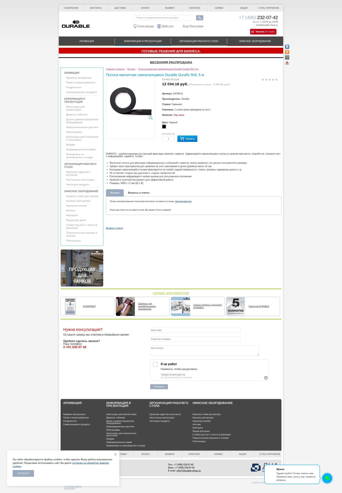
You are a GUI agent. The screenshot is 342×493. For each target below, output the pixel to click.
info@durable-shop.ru (267, 25)
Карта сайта (69, 488)
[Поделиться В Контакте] (287, 47)
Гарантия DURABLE (259, 306)
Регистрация (196, 26)
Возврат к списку (114, 228)
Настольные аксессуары (80, 179)
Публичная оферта (72, 486)
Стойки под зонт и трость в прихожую (212, 434)
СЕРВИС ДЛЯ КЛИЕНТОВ (171, 293)
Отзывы (115, 192)
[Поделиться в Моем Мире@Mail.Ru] (287, 57)
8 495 (74, 347)
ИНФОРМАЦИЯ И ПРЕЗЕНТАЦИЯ (143, 41)
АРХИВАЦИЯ (86, 41)
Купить (190, 138)
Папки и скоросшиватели (80, 82)
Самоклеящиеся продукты (81, 92)
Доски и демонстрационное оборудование (82, 121)
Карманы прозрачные (79, 77)
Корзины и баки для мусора (82, 196)
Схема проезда (146, 26)
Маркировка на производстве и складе (79, 156)
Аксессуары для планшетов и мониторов (121, 434)
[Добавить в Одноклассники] (287, 52)
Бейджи (70, 144)
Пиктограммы (74, 132)
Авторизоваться (183, 201)
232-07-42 (258, 17)
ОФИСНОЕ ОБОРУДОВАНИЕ (255, 41)
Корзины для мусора (78, 200)
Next (101, 268)
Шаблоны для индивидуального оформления (147, 306)
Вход (185, 26)
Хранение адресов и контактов (165, 414)
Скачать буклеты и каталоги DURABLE (207, 306)
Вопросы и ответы (139, 192)
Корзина (260, 31)
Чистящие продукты (77, 184)
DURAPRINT (89, 306)
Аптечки (70, 210)
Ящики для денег (76, 220)
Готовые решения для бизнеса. (171, 51)
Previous (63, 268)
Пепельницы (73, 240)
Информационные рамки (81, 149)
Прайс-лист (168, 26)
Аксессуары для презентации (75, 108)
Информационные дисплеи (82, 127)
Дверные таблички (76, 114)
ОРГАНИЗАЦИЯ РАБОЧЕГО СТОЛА (198, 41)
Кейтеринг (72, 215)
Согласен (23, 473)
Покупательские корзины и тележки (211, 438)
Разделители (73, 87)
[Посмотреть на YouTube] (287, 63)
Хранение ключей (76, 205)
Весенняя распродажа (171, 62)
